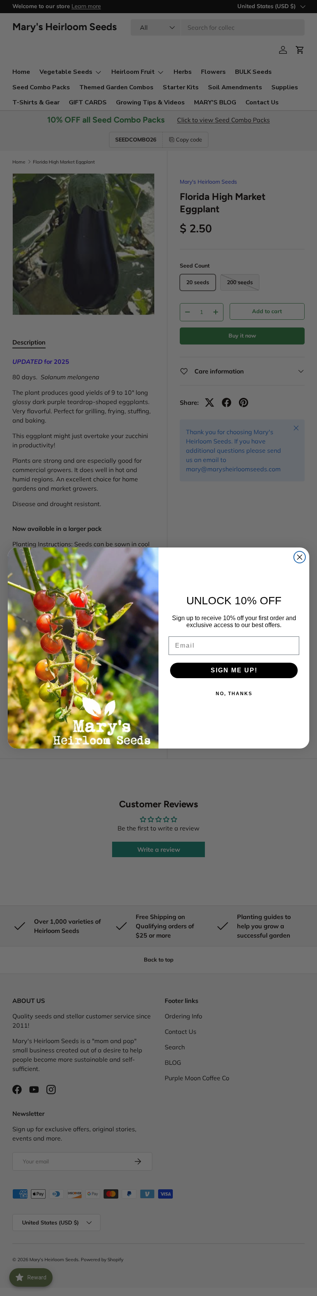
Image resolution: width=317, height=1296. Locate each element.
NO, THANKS (234, 693)
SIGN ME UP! (234, 670)
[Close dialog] (299, 557)
